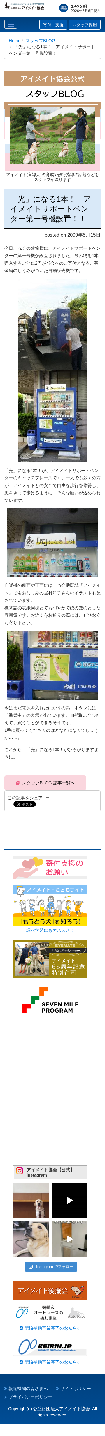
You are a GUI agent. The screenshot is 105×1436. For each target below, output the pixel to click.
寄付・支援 (53, 25)
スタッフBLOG (40, 40)
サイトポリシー (75, 1388)
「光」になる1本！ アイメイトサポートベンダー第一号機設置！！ (50, 209)
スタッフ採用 (84, 25)
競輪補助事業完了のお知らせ (52, 1328)
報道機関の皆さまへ (28, 1388)
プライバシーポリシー (30, 1396)
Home (14, 40)
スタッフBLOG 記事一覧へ (48, 782)
